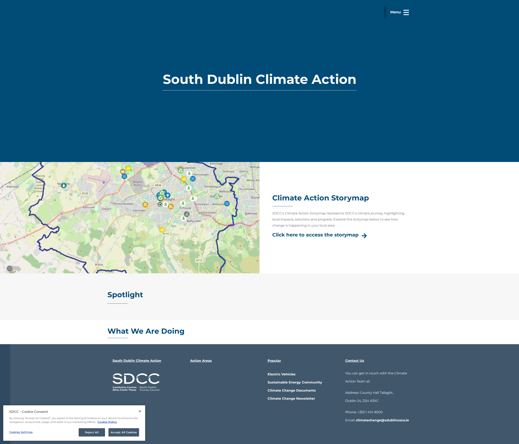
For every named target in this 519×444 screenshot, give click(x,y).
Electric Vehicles (282, 374)
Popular (274, 361)
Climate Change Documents (292, 390)
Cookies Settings (21, 432)
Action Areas (201, 361)
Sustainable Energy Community (295, 382)
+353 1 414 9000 (370, 412)
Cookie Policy (107, 422)
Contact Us (354, 361)
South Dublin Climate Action (137, 361)
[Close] (140, 411)
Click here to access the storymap (315, 235)
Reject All (92, 432)
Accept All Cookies (124, 432)
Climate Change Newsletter (291, 398)
